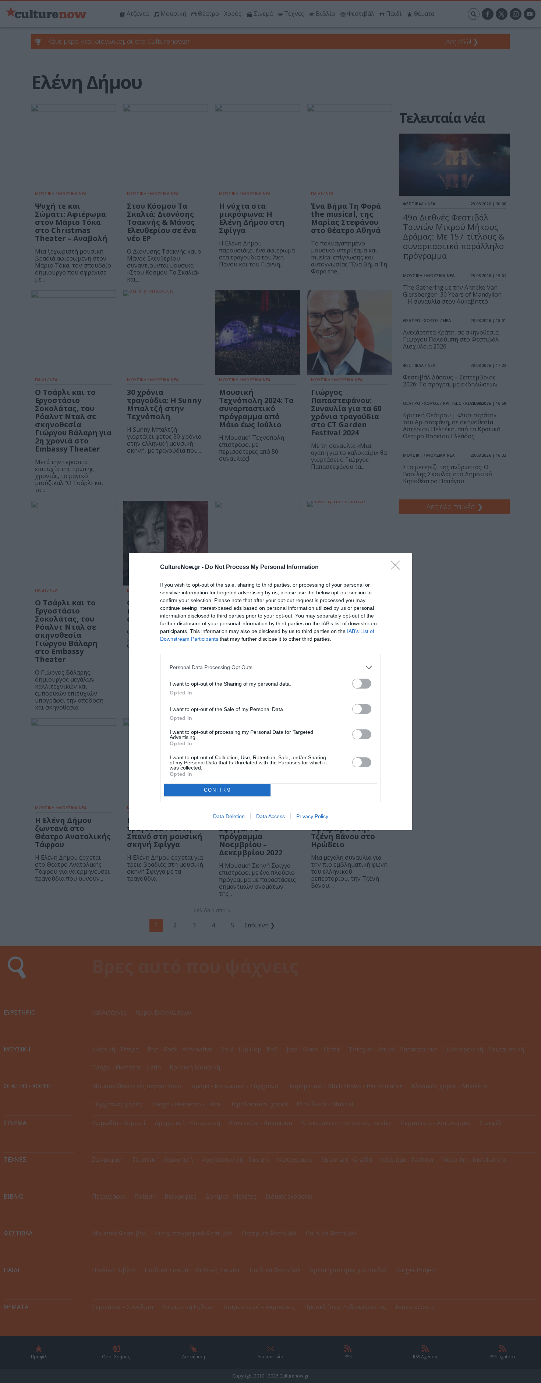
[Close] (398, 567)
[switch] (361, 684)
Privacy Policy (312, 816)
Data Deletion (229, 816)
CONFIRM (217, 790)
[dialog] (270, 691)
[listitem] (270, 667)
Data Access (270, 816)
